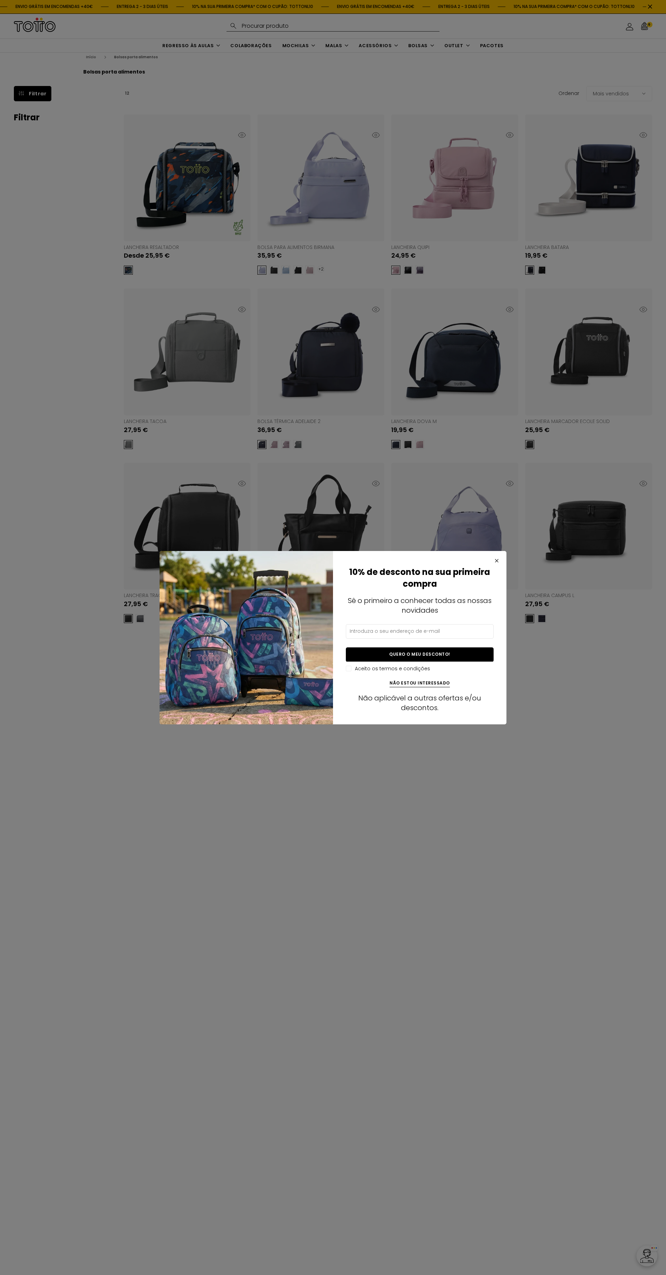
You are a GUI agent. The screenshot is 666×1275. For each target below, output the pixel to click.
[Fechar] (497, 560)
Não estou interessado (420, 683)
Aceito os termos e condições (392, 668)
